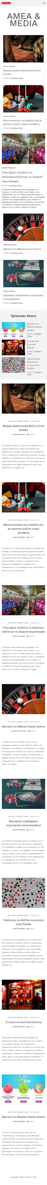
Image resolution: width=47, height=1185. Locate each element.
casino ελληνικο (9, 66)
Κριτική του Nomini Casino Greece (34, 326)
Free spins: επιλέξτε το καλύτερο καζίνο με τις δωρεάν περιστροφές (22, 177)
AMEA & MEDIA (23, 19)
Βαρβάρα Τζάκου (17, 78)
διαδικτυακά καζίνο (10, 245)
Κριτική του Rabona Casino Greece (22, 248)
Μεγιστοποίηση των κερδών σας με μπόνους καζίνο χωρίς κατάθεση (23, 528)
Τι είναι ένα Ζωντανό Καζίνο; (32, 344)
